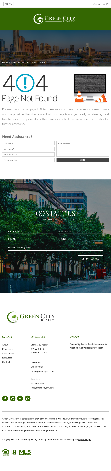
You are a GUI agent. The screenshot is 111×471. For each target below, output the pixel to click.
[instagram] (12, 398)
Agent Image (84, 439)
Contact (6, 362)
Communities (8, 353)
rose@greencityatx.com (42, 387)
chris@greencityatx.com (42, 371)
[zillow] (27, 398)
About (5, 344)
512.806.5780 (38, 383)
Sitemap (42, 439)
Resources (7, 357)
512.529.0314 (100, 3)
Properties (7, 349)
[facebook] (5, 398)
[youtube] (20, 398)
